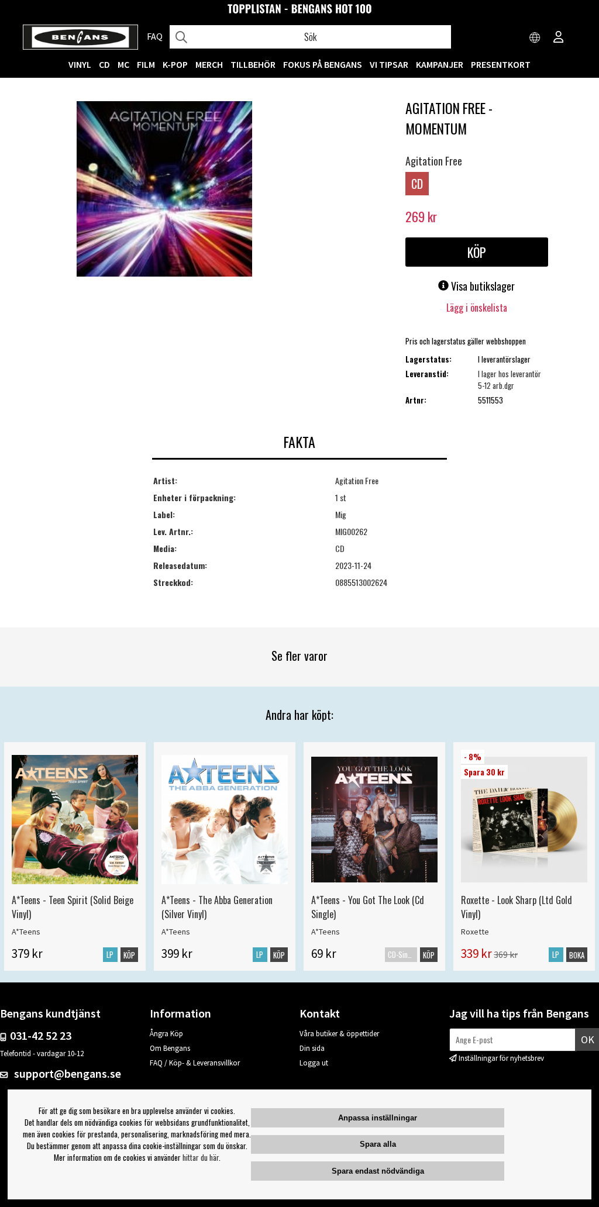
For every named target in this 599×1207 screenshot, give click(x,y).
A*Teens (26, 931)
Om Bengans (170, 1048)
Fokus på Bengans (322, 64)
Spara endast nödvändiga (378, 1171)
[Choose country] (535, 38)
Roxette (475, 931)
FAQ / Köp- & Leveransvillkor (195, 1063)
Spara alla (378, 1144)
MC (123, 64)
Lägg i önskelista (476, 308)
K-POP (175, 64)
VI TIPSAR (389, 64)
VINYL (79, 64)
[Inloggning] (558, 38)
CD (104, 64)
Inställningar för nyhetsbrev (501, 1058)
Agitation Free (433, 160)
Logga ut (314, 1063)
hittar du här (201, 1157)
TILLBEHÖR (253, 64)
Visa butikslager (482, 286)
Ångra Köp (166, 1034)
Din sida (312, 1048)
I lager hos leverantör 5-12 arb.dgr (509, 379)
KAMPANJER (439, 64)
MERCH (209, 64)
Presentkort (501, 64)
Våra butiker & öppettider (339, 1034)
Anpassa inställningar (377, 1117)
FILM (146, 64)
